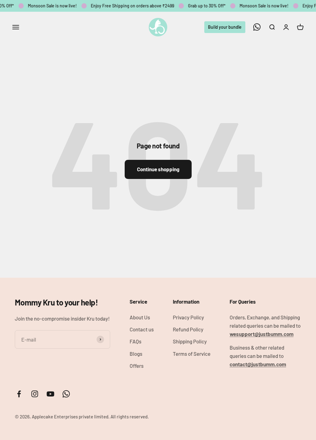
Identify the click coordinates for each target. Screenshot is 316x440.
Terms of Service (191, 354)
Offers (136, 366)
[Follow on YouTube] (50, 394)
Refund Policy (188, 329)
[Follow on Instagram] (35, 394)
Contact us (142, 329)
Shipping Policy (190, 341)
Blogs (136, 354)
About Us (140, 317)
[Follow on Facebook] (19, 394)
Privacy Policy (188, 317)
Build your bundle (225, 26)
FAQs (135, 341)
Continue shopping (158, 169)
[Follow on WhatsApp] (257, 27)
